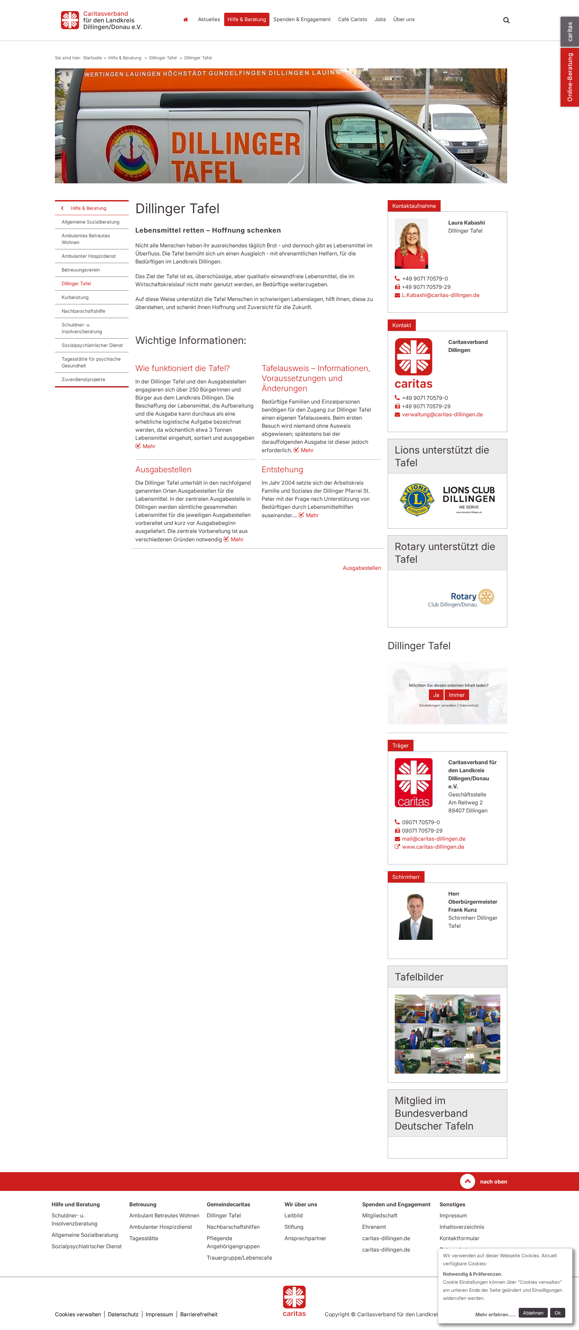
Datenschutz (123, 1314)
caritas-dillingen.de (386, 1238)
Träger (400, 745)
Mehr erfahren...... (495, 1314)
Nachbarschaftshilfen (233, 1226)
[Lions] (447, 500)
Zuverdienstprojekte (83, 379)
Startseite (187, 19)
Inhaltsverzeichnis (462, 1226)
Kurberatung (75, 297)
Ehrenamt (374, 1226)
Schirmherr (406, 876)
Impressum (453, 1215)
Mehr (149, 446)
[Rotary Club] (447, 597)
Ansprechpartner (305, 1238)
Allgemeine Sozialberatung (90, 222)
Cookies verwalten (78, 1314)
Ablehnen (533, 1313)
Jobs (380, 19)
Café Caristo (352, 19)
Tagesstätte (143, 1238)
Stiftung (294, 1226)
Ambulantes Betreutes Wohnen (86, 239)
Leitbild (293, 1215)
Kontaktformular (459, 1238)
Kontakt (401, 325)
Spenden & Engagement (302, 19)
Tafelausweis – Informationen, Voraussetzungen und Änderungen (316, 378)
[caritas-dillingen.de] (112, 20)
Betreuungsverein (81, 270)
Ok (558, 1313)
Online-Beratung (569, 77)
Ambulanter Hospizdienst (89, 256)
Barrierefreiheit (198, 1314)
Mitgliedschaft (379, 1215)
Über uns (404, 19)
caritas (569, 32)
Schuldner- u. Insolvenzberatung (82, 328)
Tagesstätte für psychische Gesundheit (91, 362)
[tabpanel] (281, 125)
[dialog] (505, 1286)
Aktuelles (209, 19)
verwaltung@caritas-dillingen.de (442, 414)
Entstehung (282, 469)
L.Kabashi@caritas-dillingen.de (440, 295)
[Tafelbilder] (447, 1034)
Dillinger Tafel (163, 57)
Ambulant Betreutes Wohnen (164, 1215)
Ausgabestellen (163, 469)
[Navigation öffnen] (61, 208)
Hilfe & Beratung (247, 19)
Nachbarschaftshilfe (83, 311)
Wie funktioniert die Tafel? (182, 368)
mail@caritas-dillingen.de (433, 838)
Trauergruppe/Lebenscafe (239, 1257)
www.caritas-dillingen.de (433, 846)
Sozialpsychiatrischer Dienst (92, 345)
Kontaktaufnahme (414, 205)
